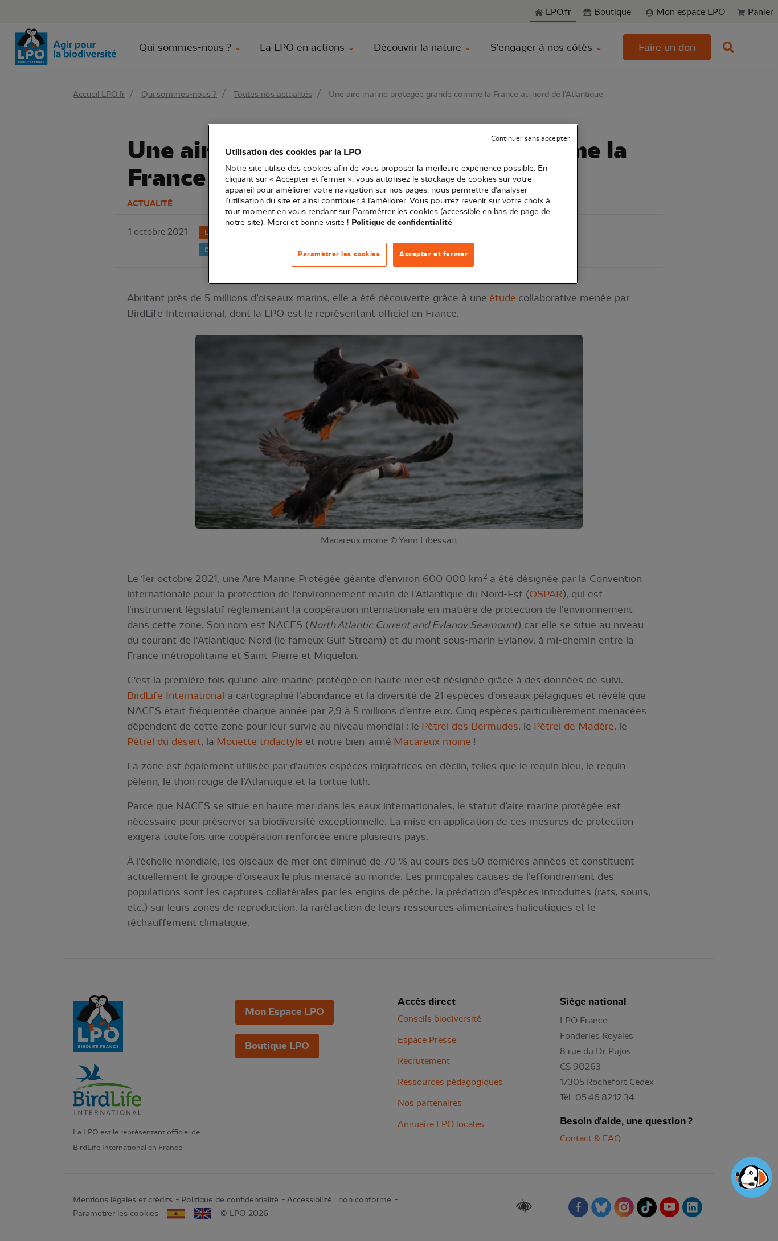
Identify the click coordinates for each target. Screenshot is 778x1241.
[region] (393, 204)
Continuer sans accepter (530, 138)
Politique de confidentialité (401, 222)
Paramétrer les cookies (339, 254)
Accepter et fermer (433, 254)
